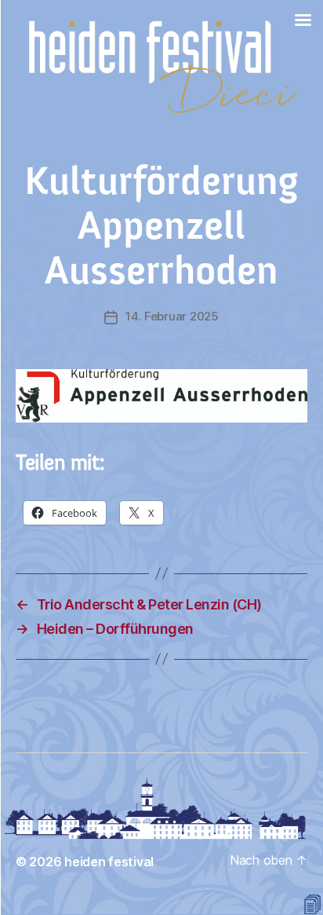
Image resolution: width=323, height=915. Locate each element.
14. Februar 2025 (172, 316)
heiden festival (109, 861)
